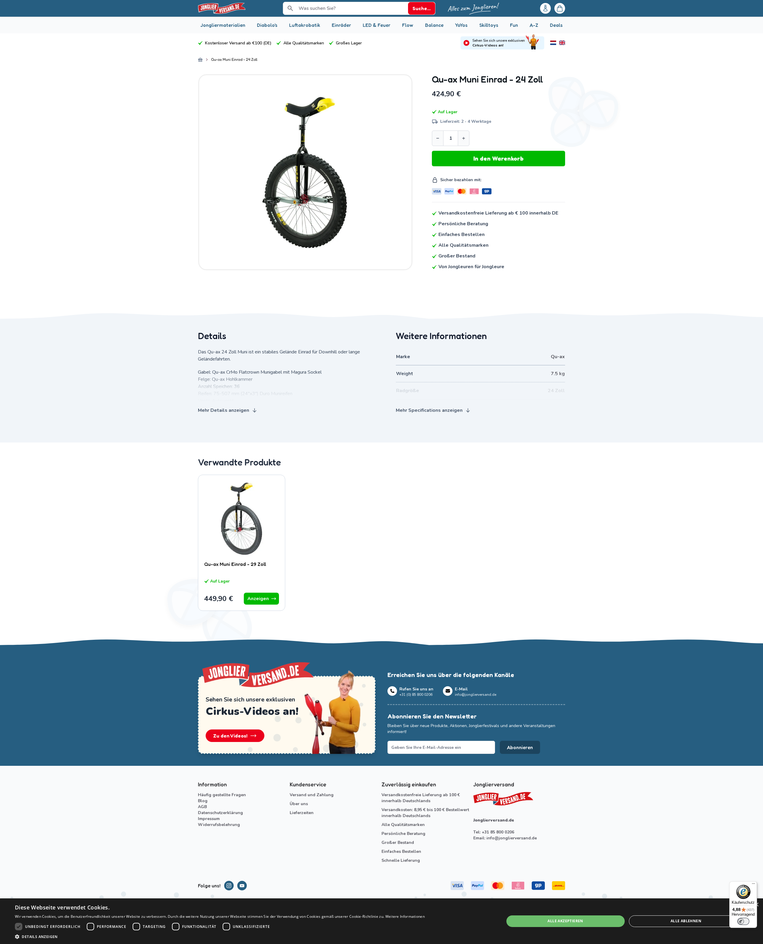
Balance (434, 25)
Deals (556, 25)
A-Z (534, 25)
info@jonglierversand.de (511, 838)
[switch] (743, 921)
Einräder (341, 25)
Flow (407, 25)
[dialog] (381, 921)
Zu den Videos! (230, 736)
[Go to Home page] (222, 8)
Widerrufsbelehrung (219, 824)
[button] (220, 937)
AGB (202, 807)
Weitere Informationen (405, 916)
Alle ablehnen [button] (686, 920)
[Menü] (753, 885)
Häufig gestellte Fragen (222, 795)
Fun (514, 25)
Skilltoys (488, 25)
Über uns (299, 804)
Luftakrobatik (304, 25)
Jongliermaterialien (222, 25)
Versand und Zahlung (312, 795)
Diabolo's (267, 25)
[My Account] (545, 8)
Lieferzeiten (302, 813)
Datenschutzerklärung (220, 813)
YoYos (461, 25)
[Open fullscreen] (305, 172)
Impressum (209, 819)
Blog (202, 801)
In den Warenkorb (498, 158)
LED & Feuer (376, 25)
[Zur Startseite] (200, 59)
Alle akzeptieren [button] (565, 920)
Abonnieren (520, 747)
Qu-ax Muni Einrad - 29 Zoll (235, 564)
